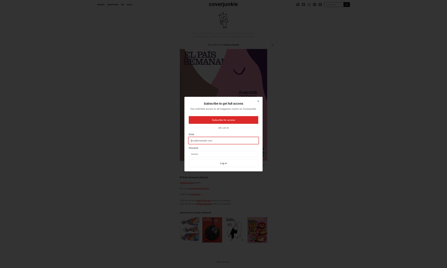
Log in (223, 163)
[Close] (258, 101)
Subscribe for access (223, 120)
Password (193, 148)
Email (191, 134)
